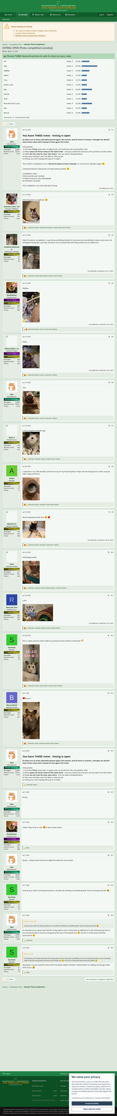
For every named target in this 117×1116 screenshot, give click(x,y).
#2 (112, 195)
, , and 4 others (43, 743)
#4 (112, 283)
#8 (112, 466)
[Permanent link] (71, 135)
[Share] (109, 129)
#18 (112, 885)
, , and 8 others (44, 628)
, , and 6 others (49, 227)
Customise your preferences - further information (91, 1098)
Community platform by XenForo (22, 1109)
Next (11, 124)
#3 (112, 235)
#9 (112, 512)
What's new (39, 14)
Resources (57, 14)
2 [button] (70, 75)
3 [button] (70, 61)
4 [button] (70, 89)
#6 (112, 382)
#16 (112, 822)
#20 (112, 948)
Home (9, 14)
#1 (112, 130)
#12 (112, 635)
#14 (112, 751)
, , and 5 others (42, 375)
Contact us (64, 1074)
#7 (112, 426)
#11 (112, 595)
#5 (112, 337)
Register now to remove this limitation (30, 35)
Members (71, 14)
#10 (112, 552)
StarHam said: (29, 921)
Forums (24, 14)
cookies (88, 1082)
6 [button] (70, 66)
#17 (112, 855)
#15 (112, 792)
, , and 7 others (42, 418)
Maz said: (27, 954)
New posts (5, 19)
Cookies (7, 1074)
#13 (112, 693)
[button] (14, 14)
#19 (112, 915)
